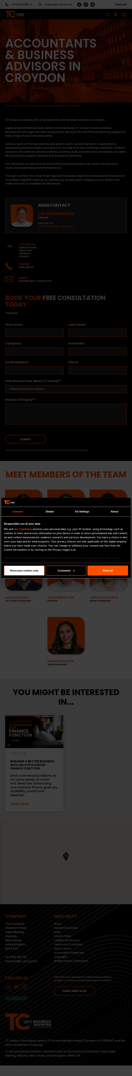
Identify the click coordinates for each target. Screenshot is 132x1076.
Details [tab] (50, 511)
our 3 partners (23, 529)
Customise (64, 570)
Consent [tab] (17, 511)
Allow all (108, 570)
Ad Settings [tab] (82, 511)
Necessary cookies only (24, 570)
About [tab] (114, 511)
